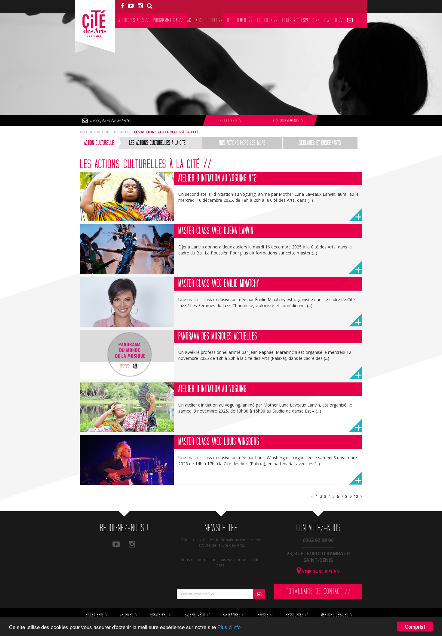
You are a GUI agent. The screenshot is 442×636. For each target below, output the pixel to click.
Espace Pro (161, 615)
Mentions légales (336, 615)
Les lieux (267, 20)
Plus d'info (229, 627)
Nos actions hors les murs (242, 143)
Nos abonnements (288, 120)
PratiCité (333, 20)
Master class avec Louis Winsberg (218, 441)
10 (356, 496)
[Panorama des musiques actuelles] (127, 354)
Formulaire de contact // (318, 591)
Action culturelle (205, 20)
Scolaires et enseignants (320, 143)
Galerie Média (197, 615)
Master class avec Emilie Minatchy (218, 283)
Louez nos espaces (300, 20)
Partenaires (234, 615)
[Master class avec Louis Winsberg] (127, 460)
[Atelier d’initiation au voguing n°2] (127, 196)
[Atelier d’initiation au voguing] (127, 407)
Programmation (168, 20)
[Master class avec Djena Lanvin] (127, 249)
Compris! (415, 626)
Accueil (86, 131)
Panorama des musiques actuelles (217, 336)
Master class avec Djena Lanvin (215, 231)
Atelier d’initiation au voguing (212, 389)
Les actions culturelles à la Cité (157, 143)
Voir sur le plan (320, 571)
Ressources (297, 615)
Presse (265, 615)
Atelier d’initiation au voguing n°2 (217, 178)
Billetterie (230, 120)
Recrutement (240, 20)
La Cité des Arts (133, 20)
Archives (128, 615)
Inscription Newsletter (111, 120)
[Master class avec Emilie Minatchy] (127, 302)
